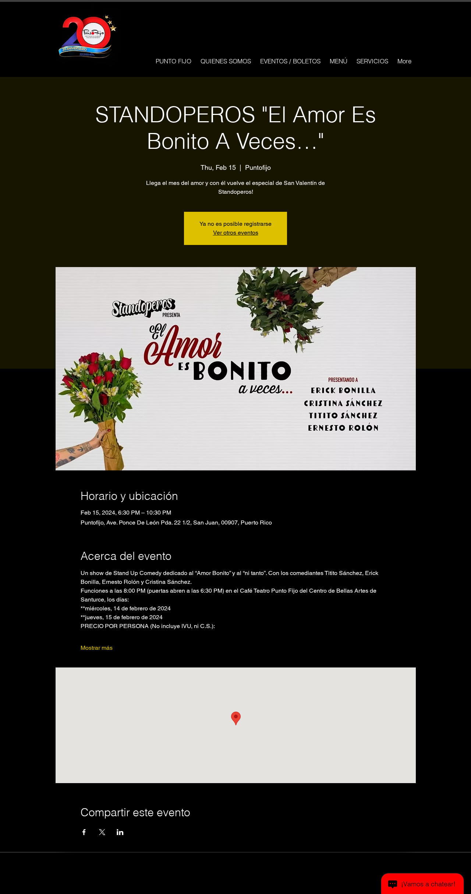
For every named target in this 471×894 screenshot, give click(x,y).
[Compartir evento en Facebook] (84, 832)
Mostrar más (97, 647)
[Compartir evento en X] (102, 832)
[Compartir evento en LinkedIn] (120, 832)
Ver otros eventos (235, 232)
